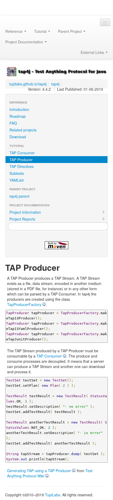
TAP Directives (21, 166)
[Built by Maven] (56, 245)
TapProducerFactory (24, 304)
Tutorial (41, 31)
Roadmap (17, 116)
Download (17, 136)
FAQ (13, 123)
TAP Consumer (22, 152)
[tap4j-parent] (56, 71)
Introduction (19, 109)
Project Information (25, 212)
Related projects (23, 129)
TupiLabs (52, 494)
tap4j (55, 83)
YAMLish (16, 180)
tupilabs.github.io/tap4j (28, 83)
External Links (93, 52)
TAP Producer (21, 159)
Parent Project (70, 31)
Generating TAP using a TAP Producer (39, 470)
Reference (14, 31)
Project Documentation (24, 41)
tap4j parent (19, 196)
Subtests (16, 173)
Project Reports (22, 219)
